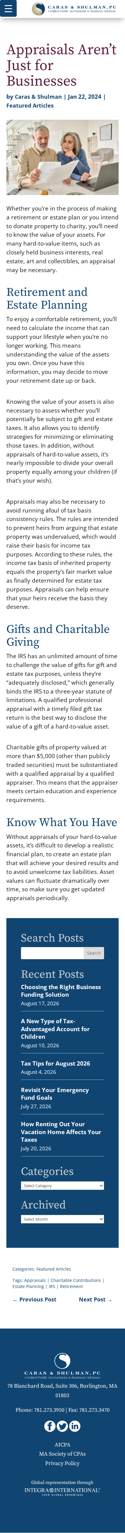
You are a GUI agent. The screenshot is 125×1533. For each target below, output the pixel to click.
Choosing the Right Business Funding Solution (61, 991)
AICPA (62, 1444)
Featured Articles (30, 105)
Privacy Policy (62, 1463)
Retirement (71, 1286)
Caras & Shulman (38, 96)
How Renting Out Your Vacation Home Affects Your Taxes (61, 1132)
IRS (52, 1286)
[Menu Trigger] (8, 8)
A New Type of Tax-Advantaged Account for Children (55, 1029)
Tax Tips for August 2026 (55, 1063)
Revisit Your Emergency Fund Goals (55, 1094)
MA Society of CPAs (62, 1453)
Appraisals (35, 1280)
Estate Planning (28, 1286)
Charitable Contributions (76, 1280)
